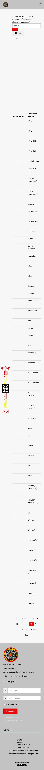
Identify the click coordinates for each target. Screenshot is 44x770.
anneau (16, 345)
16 (22, 629)
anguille (16, 266)
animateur (17, 293)
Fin (26, 635)
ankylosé (16, 328)
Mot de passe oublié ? (14, 720)
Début (17, 618)
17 (27, 629)
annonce (16, 353)
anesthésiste (18, 178)
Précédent (26, 618)
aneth (15, 204)
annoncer (16, 436)
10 (17, 624)
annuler (16, 593)
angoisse (17, 231)
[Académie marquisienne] (5, 4)
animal (15, 286)
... (28, 124)
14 (36, 624)
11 (22, 624)
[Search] (15, 29)
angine (16, 211)
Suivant (34, 629)
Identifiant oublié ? (13, 718)
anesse (16, 141)
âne (14, 121)
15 (17, 629)
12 (26, 624)
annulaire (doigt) (19, 540)
